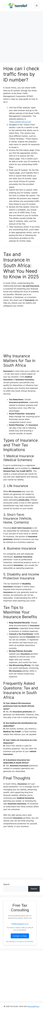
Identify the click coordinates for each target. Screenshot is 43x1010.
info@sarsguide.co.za (19, 924)
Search (6, 884)
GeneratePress (33, 1006)
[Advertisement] (21, 35)
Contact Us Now (20, 936)
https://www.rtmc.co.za (20, 122)
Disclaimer (30, 941)
